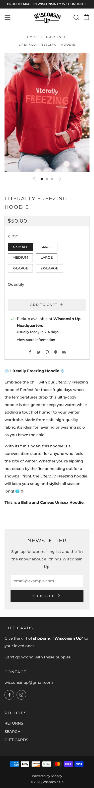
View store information (36, 340)
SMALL (47, 247)
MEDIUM (20, 257)
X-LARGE (20, 268)
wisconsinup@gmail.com (29, 682)
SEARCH (13, 731)
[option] (47, 112)
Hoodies (53, 37)
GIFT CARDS (16, 739)
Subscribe (44, 596)
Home (32, 37)
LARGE (47, 257)
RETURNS (14, 723)
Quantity (16, 284)
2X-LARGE (49, 268)
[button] (42, 179)
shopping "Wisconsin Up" (58, 638)
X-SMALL (20, 247)
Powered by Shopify (47, 776)
